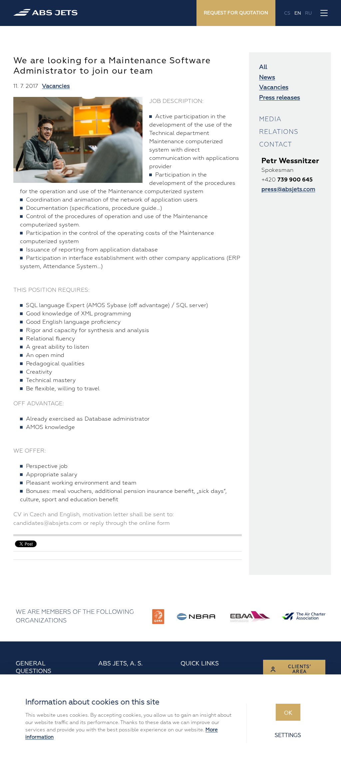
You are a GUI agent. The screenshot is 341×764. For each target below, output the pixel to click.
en (297, 13)
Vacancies (56, 86)
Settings (288, 735)
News (267, 77)
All (263, 67)
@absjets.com (288, 189)
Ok (288, 713)
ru (308, 13)
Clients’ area (299, 669)
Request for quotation (236, 13)
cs (287, 13)
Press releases (279, 98)
